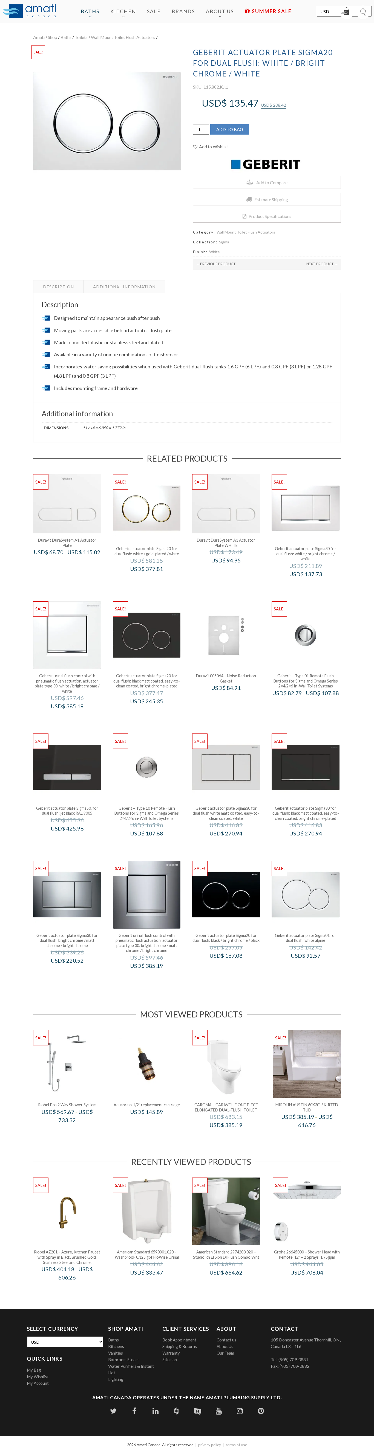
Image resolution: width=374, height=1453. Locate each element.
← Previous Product (216, 264)
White (214, 251)
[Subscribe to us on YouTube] (218, 1411)
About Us (220, 11)
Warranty (171, 1352)
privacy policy (209, 1444)
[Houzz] (176, 1411)
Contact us (226, 1339)
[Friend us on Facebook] (134, 1411)
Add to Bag (229, 129)
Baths (90, 11)
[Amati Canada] (29, 11)
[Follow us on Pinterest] (261, 1411)
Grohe (314, 1283)
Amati (39, 37)
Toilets (81, 37)
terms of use (236, 1444)
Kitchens (116, 1346)
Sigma (224, 242)
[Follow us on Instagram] (240, 1411)
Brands (183, 11)
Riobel (74, 1131)
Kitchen (123, 11)
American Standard (154, 1283)
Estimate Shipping (271, 199)
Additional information (124, 286)
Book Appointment (179, 1339)
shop (52, 37)
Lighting (115, 1379)
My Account (38, 1383)
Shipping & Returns (179, 1346)
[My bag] (346, 12)
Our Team (225, 1352)
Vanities (115, 1352)
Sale (154, 11)
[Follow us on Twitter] (113, 1411)
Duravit (74, 563)
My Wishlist (38, 1376)
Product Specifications (270, 216)
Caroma (233, 1136)
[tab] (58, 286)
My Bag (34, 1369)
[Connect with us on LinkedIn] (155, 1411)
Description (58, 286)
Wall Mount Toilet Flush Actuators (123, 37)
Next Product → (322, 264)
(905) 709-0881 (293, 1359)
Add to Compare (271, 182)
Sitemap (169, 1359)
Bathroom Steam (123, 1359)
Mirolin (314, 1136)
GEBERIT (154, 580)
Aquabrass (154, 1123)
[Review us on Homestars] (197, 1411)
